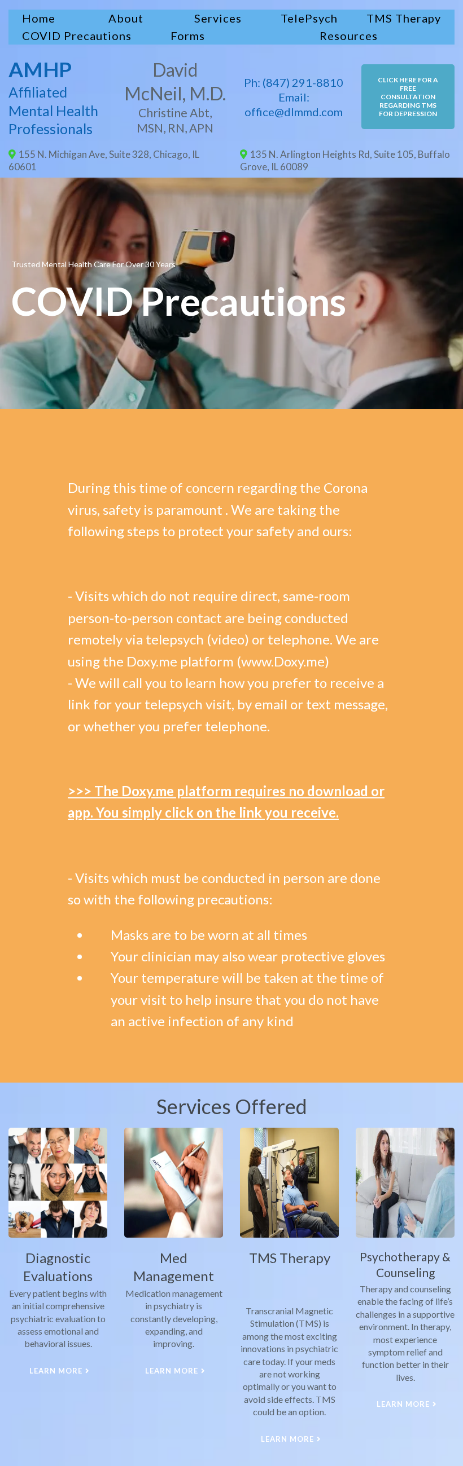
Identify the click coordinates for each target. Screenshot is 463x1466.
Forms (188, 35)
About (125, 18)
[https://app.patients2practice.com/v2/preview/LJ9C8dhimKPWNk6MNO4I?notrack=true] (289, 1183)
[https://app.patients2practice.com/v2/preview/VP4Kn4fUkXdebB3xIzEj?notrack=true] (57, 1183)
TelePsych (309, 18)
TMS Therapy (403, 18)
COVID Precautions (77, 35)
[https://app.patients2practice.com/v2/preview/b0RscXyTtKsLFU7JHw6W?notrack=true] (405, 1183)
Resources (349, 35)
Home (38, 18)
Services (218, 18)
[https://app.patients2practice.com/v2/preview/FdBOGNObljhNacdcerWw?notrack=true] (173, 1183)
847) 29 (285, 82)
